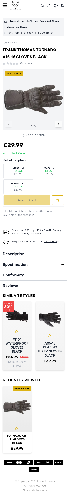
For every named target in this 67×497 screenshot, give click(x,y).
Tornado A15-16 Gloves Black (17, 439)
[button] (58, 124)
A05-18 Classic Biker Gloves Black (50, 349)
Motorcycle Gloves (17, 27)
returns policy (51, 241)
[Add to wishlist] (58, 200)
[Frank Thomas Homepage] (15, 6)
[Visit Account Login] (49, 6)
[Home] (5, 21)
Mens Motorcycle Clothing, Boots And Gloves (34, 21)
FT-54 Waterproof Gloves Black (17, 346)
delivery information (31, 233)
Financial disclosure (35, 490)
